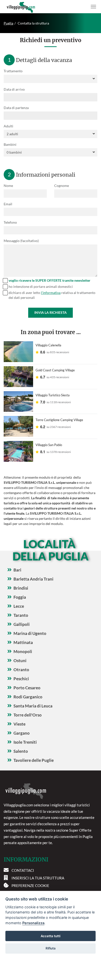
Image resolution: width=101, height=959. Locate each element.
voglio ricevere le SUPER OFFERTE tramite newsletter (49, 280)
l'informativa (51, 293)
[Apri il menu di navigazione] (93, 6)
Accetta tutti (50, 936)
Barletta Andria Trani (33, 579)
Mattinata (23, 642)
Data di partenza (16, 108)
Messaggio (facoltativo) (21, 241)
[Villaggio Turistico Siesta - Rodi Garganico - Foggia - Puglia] (18, 401)
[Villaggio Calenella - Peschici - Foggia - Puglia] (18, 351)
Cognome (61, 185)
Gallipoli (21, 624)
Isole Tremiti (25, 742)
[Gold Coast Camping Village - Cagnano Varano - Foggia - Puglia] (18, 376)
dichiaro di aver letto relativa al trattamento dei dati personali (52, 295)
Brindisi (20, 588)
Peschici (21, 678)
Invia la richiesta (50, 312)
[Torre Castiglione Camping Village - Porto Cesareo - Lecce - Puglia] (18, 426)
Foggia (19, 597)
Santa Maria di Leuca (32, 705)
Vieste (19, 724)
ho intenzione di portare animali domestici (41, 286)
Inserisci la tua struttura (38, 878)
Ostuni (19, 660)
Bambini (10, 144)
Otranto (21, 669)
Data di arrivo (14, 89)
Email (8, 204)
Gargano (21, 733)
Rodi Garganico (27, 696)
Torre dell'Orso (27, 714)
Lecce (18, 606)
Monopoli (22, 651)
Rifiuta (51, 948)
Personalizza (33, 923)
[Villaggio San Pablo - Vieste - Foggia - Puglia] (18, 451)
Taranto (20, 615)
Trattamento (13, 71)
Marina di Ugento (29, 633)
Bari (17, 569)
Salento (20, 751)
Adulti (8, 126)
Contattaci (23, 870)
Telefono (10, 222)
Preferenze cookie (30, 885)
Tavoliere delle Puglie (33, 760)
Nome (8, 185)
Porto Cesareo (26, 687)
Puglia (8, 23)
